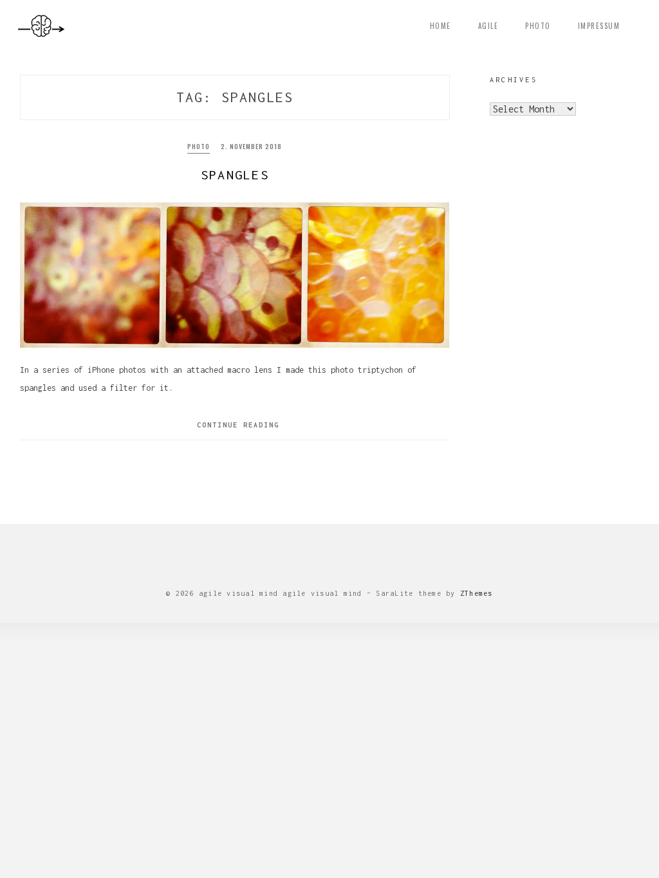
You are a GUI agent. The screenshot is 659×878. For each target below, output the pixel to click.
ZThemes (476, 593)
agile (488, 26)
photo (538, 26)
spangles (235, 174)
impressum (599, 26)
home (440, 26)
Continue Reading (238, 425)
